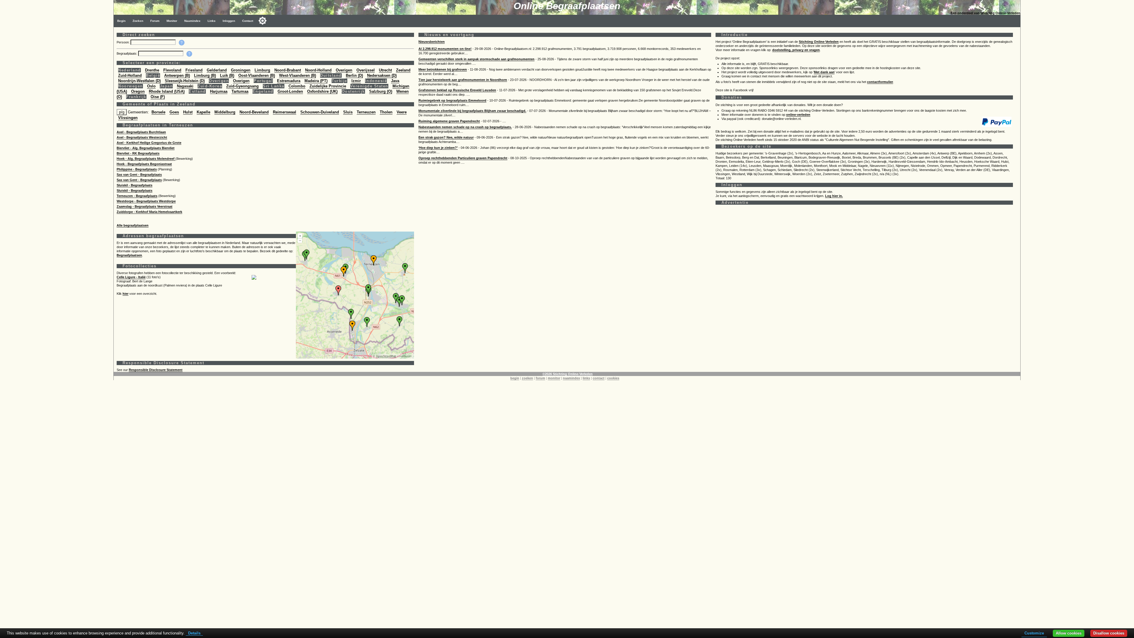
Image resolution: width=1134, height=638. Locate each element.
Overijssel (365, 70)
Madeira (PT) (316, 81)
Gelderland (217, 70)
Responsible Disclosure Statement (156, 370)
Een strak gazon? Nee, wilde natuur (446, 137)
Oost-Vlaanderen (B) (256, 75)
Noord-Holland (318, 70)
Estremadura (288, 81)
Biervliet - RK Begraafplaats (138, 153)
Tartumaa (240, 91)
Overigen (344, 70)
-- (300, 240)
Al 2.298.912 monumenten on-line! (445, 49)
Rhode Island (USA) (167, 91)
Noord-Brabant (287, 70)
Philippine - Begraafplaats (137, 169)
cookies (613, 378)
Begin (121, 20)
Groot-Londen (290, 91)
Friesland (194, 70)
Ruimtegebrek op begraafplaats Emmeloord (452, 100)
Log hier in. (834, 196)
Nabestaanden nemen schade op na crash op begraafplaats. (465, 127)
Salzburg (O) (380, 91)
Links (212, 20)
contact (599, 378)
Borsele (158, 112)
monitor (554, 378)
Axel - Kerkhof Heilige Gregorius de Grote (149, 142)
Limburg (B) (205, 75)
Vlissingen (128, 117)
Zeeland (403, 70)
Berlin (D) (354, 75)
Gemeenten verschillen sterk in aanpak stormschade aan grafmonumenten (476, 59)
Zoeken (138, 20)
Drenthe (152, 70)
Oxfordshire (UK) (322, 91)
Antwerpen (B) (177, 75)
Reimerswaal (284, 112)
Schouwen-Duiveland (319, 112)
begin (514, 378)
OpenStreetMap (386, 356)
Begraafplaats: (127, 53)
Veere (402, 112)
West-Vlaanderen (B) (297, 75)
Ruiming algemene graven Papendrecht (449, 121)
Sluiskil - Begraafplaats (134, 185)
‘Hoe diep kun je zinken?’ (438, 147)
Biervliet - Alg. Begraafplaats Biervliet (146, 148)
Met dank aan (824, 72)
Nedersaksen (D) (382, 75)
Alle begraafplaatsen (133, 225)
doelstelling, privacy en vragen (796, 50)
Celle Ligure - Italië (131, 277)
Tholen (386, 112)
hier (125, 293)
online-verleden (798, 114)
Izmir (356, 81)
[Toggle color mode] (262, 21)
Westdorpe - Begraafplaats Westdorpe (146, 201)
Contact (247, 20)
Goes (174, 112)
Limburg (262, 70)
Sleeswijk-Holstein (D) (185, 81)
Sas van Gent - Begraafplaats (139, 174)
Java (395, 81)
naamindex (571, 378)
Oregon (138, 91)
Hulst (188, 112)
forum (540, 378)
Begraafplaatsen (129, 255)
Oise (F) (158, 97)
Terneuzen (366, 112)
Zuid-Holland (130, 75)
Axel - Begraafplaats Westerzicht (142, 137)
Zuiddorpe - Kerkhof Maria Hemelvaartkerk (149, 212)
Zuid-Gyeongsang (242, 86)
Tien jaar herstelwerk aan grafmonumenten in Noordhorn (462, 80)
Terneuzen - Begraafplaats (137, 196)
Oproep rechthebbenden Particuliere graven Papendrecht (462, 158)
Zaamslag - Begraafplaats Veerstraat (144, 206)
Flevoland (172, 70)
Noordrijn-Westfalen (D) (139, 81)
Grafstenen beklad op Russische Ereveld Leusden (457, 90)
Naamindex (192, 20)
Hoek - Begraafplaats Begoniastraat (144, 164)
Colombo (297, 86)
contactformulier (880, 82)
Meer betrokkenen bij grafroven (442, 69)
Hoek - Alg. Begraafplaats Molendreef (146, 158)
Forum (154, 20)
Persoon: (124, 42)
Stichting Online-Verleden (819, 41)
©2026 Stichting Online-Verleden (567, 374)
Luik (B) (227, 75)
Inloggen (229, 20)
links (586, 378)
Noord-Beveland (254, 112)
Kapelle (203, 112)
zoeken (527, 378)
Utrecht (385, 70)
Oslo (151, 86)
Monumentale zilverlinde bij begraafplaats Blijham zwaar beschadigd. (472, 111)
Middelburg (224, 112)
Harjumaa (218, 91)
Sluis (348, 112)
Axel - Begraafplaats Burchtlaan (141, 132)
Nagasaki (185, 86)
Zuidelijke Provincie (327, 86)
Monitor (172, 20)
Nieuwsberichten (431, 41)
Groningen (240, 70)
